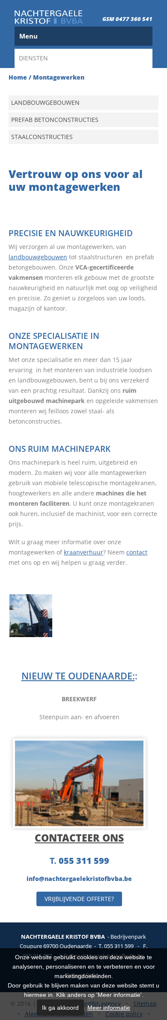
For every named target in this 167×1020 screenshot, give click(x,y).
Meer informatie (108, 1007)
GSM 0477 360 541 (127, 19)
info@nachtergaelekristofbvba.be (79, 879)
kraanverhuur (83, 552)
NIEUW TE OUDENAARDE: (78, 675)
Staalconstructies (42, 137)
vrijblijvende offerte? (79, 899)
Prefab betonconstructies (54, 120)
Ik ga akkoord (60, 1007)
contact (136, 552)
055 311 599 (84, 860)
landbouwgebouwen (38, 257)
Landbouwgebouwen (45, 102)
